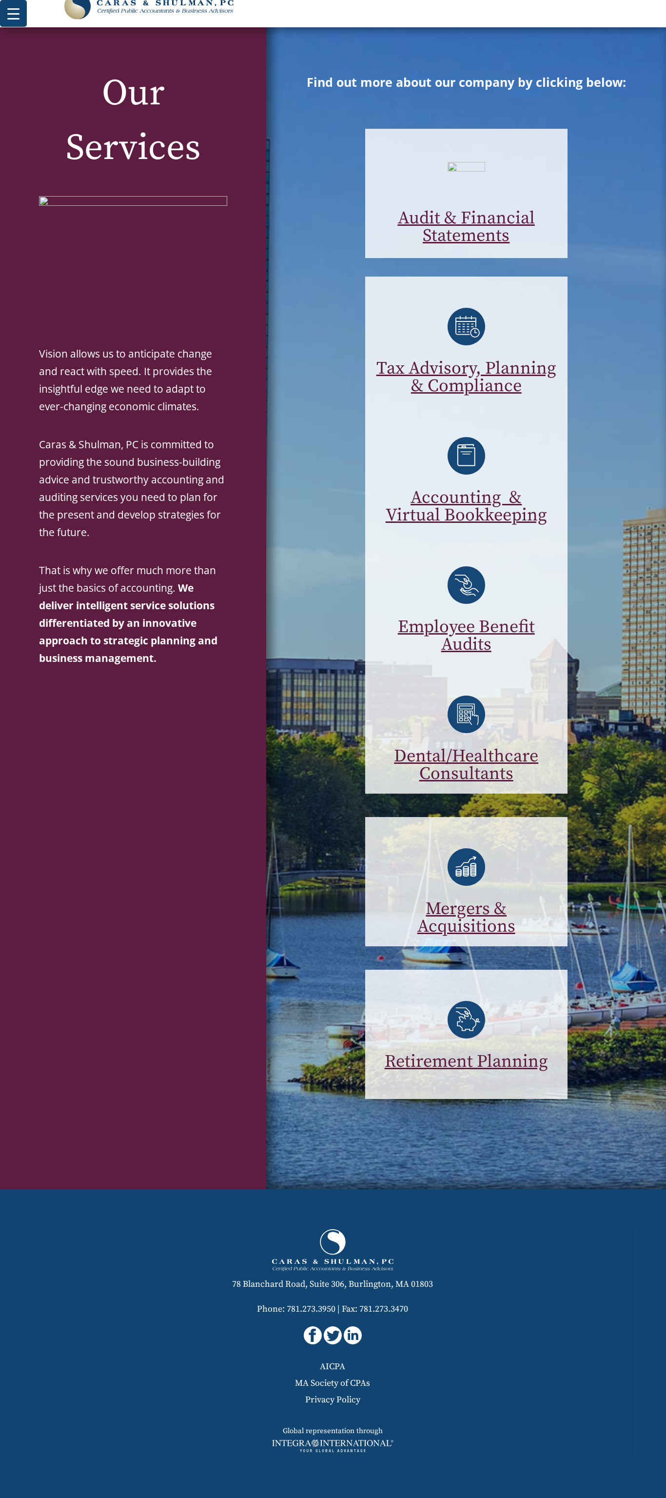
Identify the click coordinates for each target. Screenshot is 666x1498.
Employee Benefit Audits (466, 636)
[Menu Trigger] (13, 13)
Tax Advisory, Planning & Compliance (466, 377)
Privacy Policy (332, 1399)
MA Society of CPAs (332, 1383)
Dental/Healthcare (466, 756)
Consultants (466, 774)
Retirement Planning (466, 1062)
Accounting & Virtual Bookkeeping (466, 506)
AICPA (332, 1366)
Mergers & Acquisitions (466, 918)
